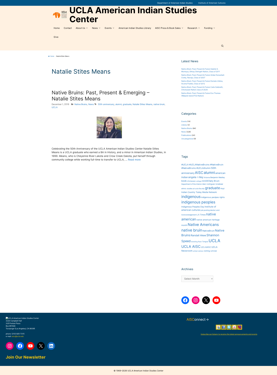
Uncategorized (187, 139)
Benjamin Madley (217, 177)
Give (56, 37)
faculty (202, 189)
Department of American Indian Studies (175, 3)
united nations (198, 251)
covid (205, 180)
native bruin (159, 104)
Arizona (207, 177)
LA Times (201, 215)
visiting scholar (210, 251)
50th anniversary (106, 104)
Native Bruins (80, 104)
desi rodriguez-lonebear (212, 184)
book (184, 181)
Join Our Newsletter (25, 357)
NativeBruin (209, 230)
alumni (118, 104)
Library (184, 125)
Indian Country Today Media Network (199, 192)
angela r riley (195, 177)
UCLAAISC (206, 247)
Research (192, 28)
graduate (127, 104)
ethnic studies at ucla (190, 189)
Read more (134, 159)
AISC (199, 172)
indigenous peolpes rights (213, 197)
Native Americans (203, 224)
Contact (68, 28)
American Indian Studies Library (135, 28)
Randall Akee (198, 235)
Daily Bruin (213, 181)
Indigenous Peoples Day (192, 206)
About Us (80, 28)
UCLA (55, 107)
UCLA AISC (191, 246)
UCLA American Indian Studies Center (133, 15)
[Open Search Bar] (222, 45)
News (95, 28)
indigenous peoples (198, 202)
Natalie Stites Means (142, 104)
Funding (208, 28)
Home (57, 28)
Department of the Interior (191, 184)
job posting (205, 210)
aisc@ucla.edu (18, 336)
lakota (212, 210)
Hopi (222, 188)
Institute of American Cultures (211, 3)
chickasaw (191, 181)
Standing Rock (196, 242)
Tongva (205, 242)
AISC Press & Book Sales (168, 28)
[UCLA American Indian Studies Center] (60, 14)
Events (108, 28)
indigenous (191, 196)
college (198, 181)
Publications (186, 135)
